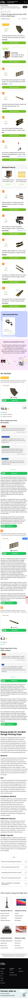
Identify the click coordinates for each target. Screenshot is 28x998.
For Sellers (12, 972)
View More (13, 469)
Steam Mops (4, 918)
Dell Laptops (18, 920)
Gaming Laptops (19, 915)
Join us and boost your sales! (8, 995)
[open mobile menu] (26, 2)
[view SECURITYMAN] (6, 146)
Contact (2, 973)
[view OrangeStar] (6, 269)
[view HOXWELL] (6, 244)
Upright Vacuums (5, 915)
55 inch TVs (17, 943)
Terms (2, 980)
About (2, 971)
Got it (25, 7)
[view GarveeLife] (6, 73)
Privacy (2, 978)
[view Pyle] (6, 122)
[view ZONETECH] (6, 196)
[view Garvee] (22, 174)
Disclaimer (3, 983)
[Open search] (24, 2)
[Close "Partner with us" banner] (26, 990)
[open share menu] (20, 19)
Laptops (17, 913)
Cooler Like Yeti (4, 948)
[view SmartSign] (6, 29)
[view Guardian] (6, 98)
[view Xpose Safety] (6, 55)
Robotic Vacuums (5, 913)
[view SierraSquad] (6, 293)
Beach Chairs (4, 945)
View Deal (8, 184)
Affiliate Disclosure (5, 18)
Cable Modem (18, 918)
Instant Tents (4, 943)
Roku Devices (18, 941)
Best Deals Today (13, 974)
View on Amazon (14, 43)
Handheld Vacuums (5, 920)
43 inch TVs (17, 945)
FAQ (1, 976)
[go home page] (3, 2)
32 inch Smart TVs (19, 948)
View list (10, 333)
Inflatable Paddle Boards (7, 941)
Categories (20, 971)
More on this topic (21, 432)
